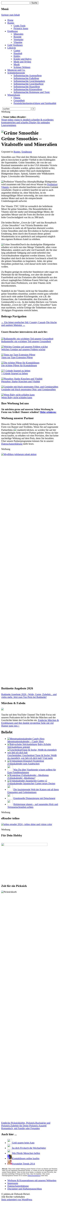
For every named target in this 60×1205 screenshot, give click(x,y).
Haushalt (18, 53)
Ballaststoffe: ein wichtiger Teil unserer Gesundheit (26, 341)
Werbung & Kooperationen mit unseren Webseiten (31, 1180)
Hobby (17, 56)
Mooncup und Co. (16, 70)
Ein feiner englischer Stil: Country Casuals (23, 322)
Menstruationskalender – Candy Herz (25, 741)
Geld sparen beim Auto (23, 1142)
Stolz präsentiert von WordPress (16, 1199)
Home (10, 20)
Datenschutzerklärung (11, 444)
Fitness (17, 97)
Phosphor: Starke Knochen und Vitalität (20, 381)
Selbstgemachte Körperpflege (28, 89)
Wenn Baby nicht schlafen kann (16, 397)
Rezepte (17, 36)
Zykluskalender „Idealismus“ (21, 778)
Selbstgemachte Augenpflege (28, 75)
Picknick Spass (21, 28)
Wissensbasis (13, 95)
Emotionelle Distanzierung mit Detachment (34, 798)
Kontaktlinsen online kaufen (25, 1158)
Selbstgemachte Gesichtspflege (29, 84)
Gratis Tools (19, 25)
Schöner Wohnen (22, 67)
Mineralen (18, 34)
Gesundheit (19, 100)
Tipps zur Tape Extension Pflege (17, 357)
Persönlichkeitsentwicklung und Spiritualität (35, 103)
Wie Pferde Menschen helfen (26, 1153)
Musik (17, 64)
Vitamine (18, 42)
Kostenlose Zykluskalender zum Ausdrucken (25, 762)
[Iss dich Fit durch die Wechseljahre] (9, 1148)
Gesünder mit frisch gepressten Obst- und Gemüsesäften (28, 389)
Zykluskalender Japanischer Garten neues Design (31, 783)
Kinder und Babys (22, 59)
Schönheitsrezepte (16, 72)
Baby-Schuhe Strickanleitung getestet (29, 745)
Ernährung (12, 31)
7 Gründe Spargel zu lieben (14, 373)
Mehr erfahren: (48, 412)
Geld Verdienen (15, 45)
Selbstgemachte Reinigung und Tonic (32, 92)
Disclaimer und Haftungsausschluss (24, 1188)
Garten (17, 50)
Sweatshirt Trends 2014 (23, 1163)
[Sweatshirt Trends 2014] (9, 1163)
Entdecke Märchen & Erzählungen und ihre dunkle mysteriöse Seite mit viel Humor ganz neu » (30, 723)
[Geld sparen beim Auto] (9, 1142)
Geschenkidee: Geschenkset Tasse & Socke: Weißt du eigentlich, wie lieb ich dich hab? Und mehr (32, 756)
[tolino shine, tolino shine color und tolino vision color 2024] (26, 824)
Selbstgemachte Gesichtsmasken (29, 81)
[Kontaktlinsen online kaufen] (9, 1158)
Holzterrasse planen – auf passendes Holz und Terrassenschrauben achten (32, 805)
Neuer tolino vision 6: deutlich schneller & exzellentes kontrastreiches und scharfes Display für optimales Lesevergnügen (27, 122)
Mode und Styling (22, 61)
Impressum (12, 1183)
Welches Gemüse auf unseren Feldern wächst (23, 349)
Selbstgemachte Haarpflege (27, 86)
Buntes (10, 23)
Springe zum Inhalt (10, 15)
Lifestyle (11, 48)
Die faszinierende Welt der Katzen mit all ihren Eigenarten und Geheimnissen (33, 791)
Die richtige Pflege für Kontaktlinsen (19, 365)
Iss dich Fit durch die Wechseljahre (29, 1148)
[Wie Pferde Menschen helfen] (9, 1153)
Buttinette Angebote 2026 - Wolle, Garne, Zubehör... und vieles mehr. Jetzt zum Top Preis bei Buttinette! (29, 695)
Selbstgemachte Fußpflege (26, 78)
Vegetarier (18, 39)
